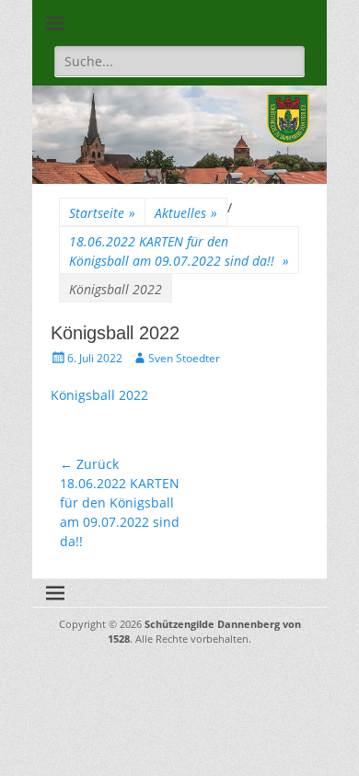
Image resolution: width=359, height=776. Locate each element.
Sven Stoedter (184, 358)
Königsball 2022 (99, 395)
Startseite (102, 213)
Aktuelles (186, 213)
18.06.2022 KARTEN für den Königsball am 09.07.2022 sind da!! (179, 251)
